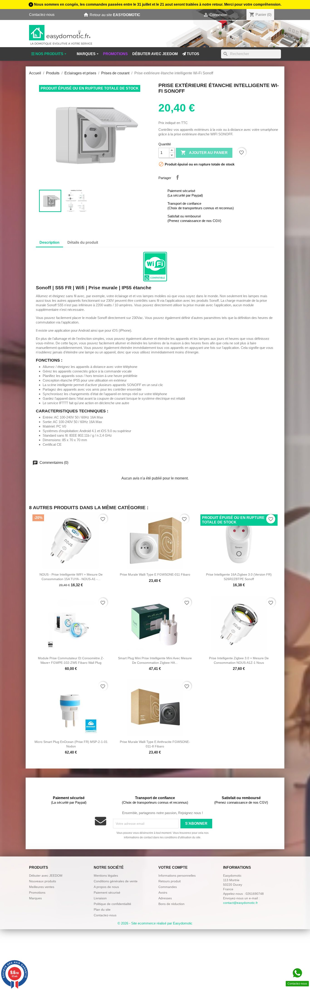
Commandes (167, 887)
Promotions (37, 892)
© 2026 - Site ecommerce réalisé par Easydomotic (155, 923)
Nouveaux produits (42, 881)
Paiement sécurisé (107, 892)
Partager (177, 177)
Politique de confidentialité (112, 904)
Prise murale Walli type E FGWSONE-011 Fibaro (155, 574)
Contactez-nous (41, 15)
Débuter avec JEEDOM (45, 875)
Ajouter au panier (204, 152)
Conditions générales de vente (116, 881)
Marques (35, 898)
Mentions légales (106, 875)
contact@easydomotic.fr (240, 903)
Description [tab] (49, 242)
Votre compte (173, 867)
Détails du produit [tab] (82, 242)
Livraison (100, 898)
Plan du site (102, 909)
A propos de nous (106, 887)
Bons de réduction (171, 904)
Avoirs (162, 892)
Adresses (165, 898)
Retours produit (169, 881)
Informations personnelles (177, 875)
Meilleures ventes (41, 887)
